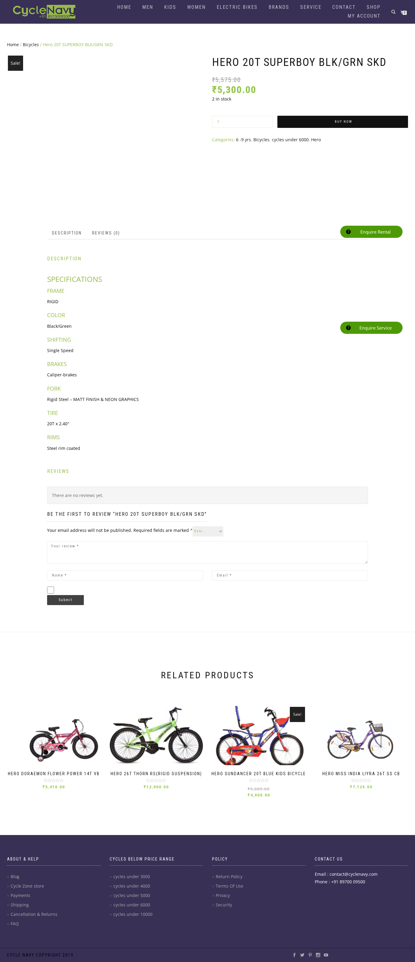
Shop (374, 7)
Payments (20, 895)
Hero (316, 139)
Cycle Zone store (27, 886)
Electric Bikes (237, 7)
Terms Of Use (229, 886)
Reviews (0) (106, 233)
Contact (344, 7)
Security (224, 905)
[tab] (67, 233)
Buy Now (343, 122)
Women (196, 7)
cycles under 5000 (131, 895)
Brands (279, 7)
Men (147, 7)
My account (364, 16)
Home (124, 7)
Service (310, 7)
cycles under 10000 (133, 914)
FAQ (15, 923)
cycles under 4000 (131, 886)
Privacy (223, 895)
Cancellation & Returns (34, 914)
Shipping (20, 905)
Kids (170, 7)
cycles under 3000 (131, 876)
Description (67, 233)
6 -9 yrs (243, 139)
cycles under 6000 (290, 139)
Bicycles (31, 44)
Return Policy (229, 876)
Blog (15, 876)
